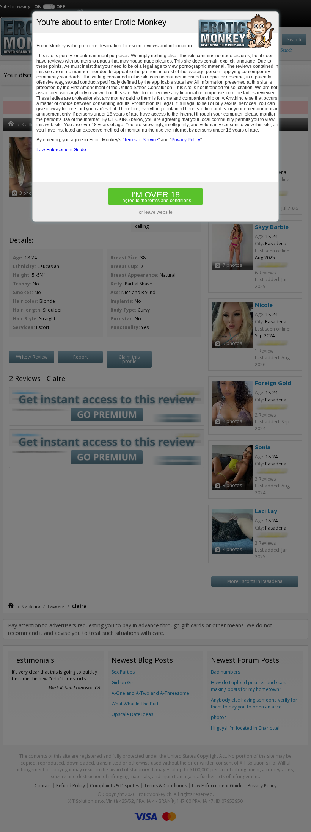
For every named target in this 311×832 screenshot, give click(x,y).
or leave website (156, 212)
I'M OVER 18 (155, 196)
